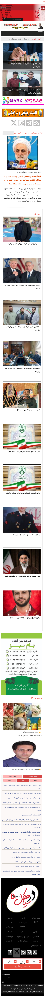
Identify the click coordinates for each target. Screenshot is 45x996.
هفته (35, 780)
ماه (23, 780)
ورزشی (35, 932)
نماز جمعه (10, 923)
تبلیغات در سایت (23, 924)
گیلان (23, 918)
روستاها (9, 936)
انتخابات (9, 941)
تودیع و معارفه (23, 936)
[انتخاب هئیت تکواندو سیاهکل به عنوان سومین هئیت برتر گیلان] (22, 82)
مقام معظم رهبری (36, 920)
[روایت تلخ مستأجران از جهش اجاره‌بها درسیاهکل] (22, 56)
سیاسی (9, 918)
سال (9, 780)
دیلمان (9, 932)
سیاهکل (9, 927)
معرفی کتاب (23, 941)
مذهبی (23, 932)
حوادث (36, 941)
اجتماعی (35, 936)
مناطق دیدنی (36, 945)
